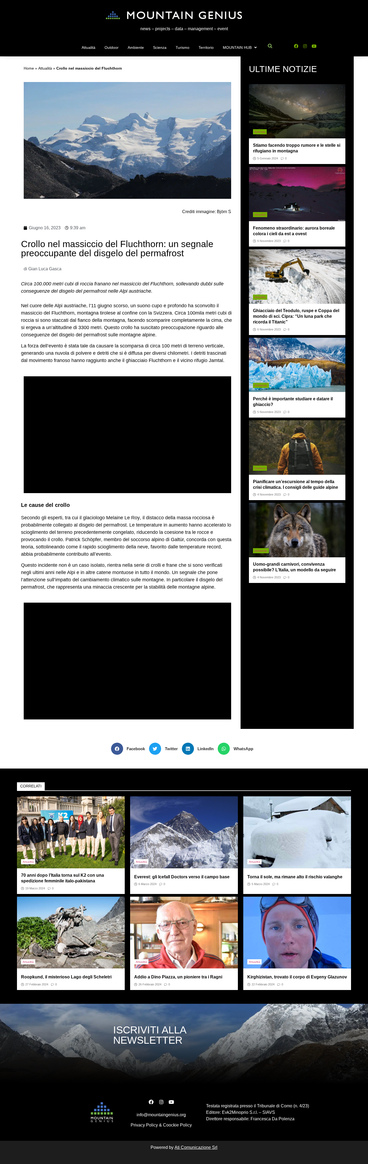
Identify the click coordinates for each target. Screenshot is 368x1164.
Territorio (206, 47)
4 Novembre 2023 (269, 494)
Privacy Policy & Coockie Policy (161, 1125)
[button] (130, 749)
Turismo (182, 47)
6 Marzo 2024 (147, 884)
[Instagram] (305, 46)
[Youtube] (314, 46)
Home (29, 68)
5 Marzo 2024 (261, 884)
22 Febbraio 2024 (263, 984)
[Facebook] (296, 46)
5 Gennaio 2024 (267, 158)
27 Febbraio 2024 (36, 984)
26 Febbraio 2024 (149, 984)
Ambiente (136, 47)
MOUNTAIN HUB (237, 47)
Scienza (159, 47)
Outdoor (112, 47)
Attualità (88, 47)
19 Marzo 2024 (35, 888)
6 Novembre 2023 (269, 241)
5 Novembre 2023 (269, 412)
